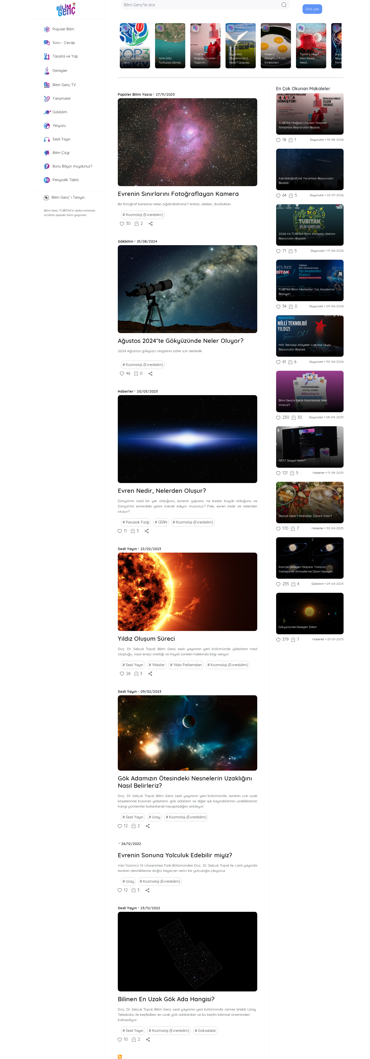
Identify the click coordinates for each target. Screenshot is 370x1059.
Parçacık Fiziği (137, 522)
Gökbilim (59, 112)
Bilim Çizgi (60, 152)
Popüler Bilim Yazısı (135, 94)
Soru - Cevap (63, 42)
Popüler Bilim (63, 29)
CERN (162, 522)
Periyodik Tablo (65, 180)
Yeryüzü (59, 125)
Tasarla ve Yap (65, 56)
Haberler (125, 391)
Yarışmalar (61, 98)
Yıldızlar (158, 665)
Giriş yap (312, 9)
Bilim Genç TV (64, 85)
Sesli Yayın (61, 139)
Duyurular (317, 139)
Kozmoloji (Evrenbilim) (144, 215)
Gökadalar (207, 1030)
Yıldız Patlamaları (187, 665)
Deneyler (59, 70)
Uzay (156, 817)
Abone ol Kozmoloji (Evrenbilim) (120, 1057)
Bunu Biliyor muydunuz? (72, 166)
